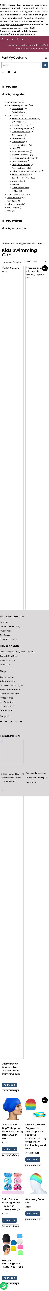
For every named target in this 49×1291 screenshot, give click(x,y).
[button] (4, 1286)
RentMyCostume (14, 57)
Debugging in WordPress (11, 24)
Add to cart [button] (9, 1085)
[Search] (45, 65)
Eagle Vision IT (10, 781)
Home (5, 243)
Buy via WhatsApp (10, 1090)
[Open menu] (46, 57)
